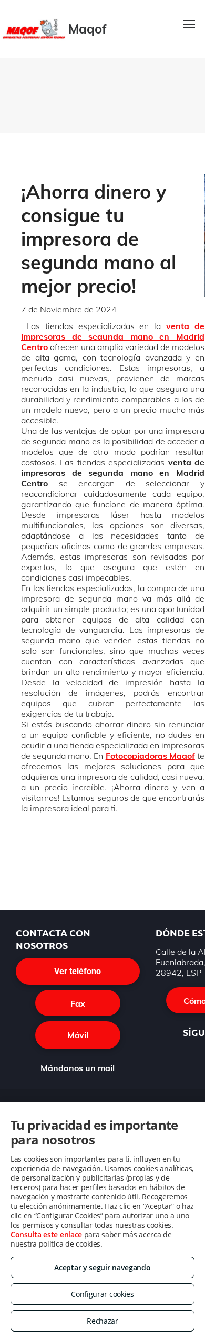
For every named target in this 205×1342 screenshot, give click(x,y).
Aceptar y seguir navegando (102, 1267)
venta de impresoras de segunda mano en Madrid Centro (112, 336)
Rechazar (102, 1321)
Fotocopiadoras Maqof (150, 755)
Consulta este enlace (46, 1234)
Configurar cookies (102, 1294)
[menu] (189, 24)
